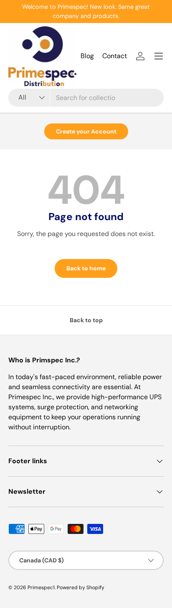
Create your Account (86, 131)
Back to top (86, 320)
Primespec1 (41, 587)
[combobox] (86, 98)
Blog (87, 55)
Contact (114, 55)
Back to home (86, 268)
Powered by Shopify (80, 587)
